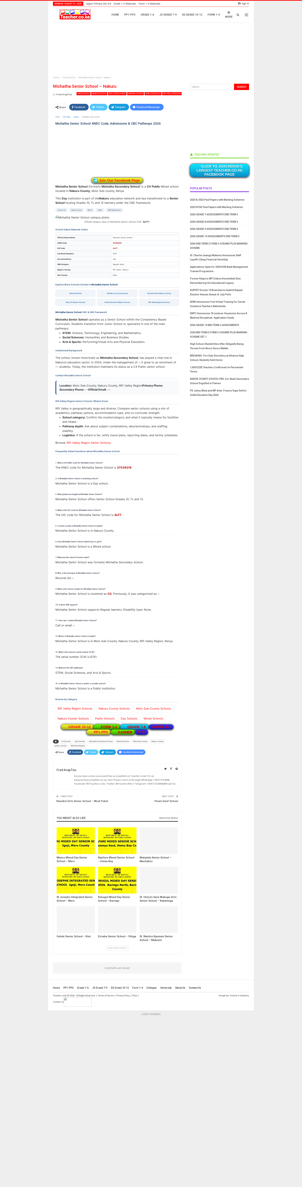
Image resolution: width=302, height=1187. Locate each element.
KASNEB (125, 732)
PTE (141, 732)
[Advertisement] (152, 49)
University (166, 987)
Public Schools (153, 94)
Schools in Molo (75, 293)
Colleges (151, 987)
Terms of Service (106, 995)
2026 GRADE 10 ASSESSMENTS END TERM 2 (214, 236)
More (228, 16)
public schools (61, 746)
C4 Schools (66, 741)
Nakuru (76, 117)
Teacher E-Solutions (239, 995)
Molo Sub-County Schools (153, 708)
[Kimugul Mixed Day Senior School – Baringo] (117, 880)
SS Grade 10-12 (192, 14)
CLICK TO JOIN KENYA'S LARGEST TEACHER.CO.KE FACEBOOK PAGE (219, 170)
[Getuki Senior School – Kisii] (76, 919)
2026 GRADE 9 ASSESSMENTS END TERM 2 (214, 229)
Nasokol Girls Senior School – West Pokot (82, 801)
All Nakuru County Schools (117, 293)
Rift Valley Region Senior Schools (89, 442)
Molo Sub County (117, 94)
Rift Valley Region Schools (75, 708)
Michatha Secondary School (101, 741)
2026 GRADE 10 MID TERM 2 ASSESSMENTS (214, 325)
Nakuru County (135, 94)
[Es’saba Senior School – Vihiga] (117, 919)
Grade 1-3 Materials (125, 3)
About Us (180, 987)
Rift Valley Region (172, 94)
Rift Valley (66, 117)
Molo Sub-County (140, 741)
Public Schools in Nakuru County (117, 302)
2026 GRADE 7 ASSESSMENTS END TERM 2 (214, 214)
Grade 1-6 (147, 14)
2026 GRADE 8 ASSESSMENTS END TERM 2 (214, 221)
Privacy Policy (123, 995)
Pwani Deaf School (166, 801)
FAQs (134, 995)
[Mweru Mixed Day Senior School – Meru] (76, 840)
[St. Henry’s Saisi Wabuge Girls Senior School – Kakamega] (159, 880)
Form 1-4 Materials (149, 3)
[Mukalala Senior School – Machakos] (159, 840)
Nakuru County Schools (114, 708)
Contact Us (195, 987)
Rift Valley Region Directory (159, 302)
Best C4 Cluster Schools (75, 302)
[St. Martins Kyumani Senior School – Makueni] (159, 919)
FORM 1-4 (109, 727)
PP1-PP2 (129, 14)
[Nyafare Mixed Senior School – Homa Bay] (117, 840)
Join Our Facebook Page (119, 180)
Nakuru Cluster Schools (73, 718)
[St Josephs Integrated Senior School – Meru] (76, 880)
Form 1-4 (214, 14)
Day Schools (83, 94)
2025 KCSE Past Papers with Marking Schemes (216, 207)
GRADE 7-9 (136, 727)
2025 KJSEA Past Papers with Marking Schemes (217, 199)
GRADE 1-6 (161, 727)
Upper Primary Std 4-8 (98, 3)
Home (115, 14)
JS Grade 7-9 (168, 14)
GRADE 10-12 (79, 727)
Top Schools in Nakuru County (159, 293)
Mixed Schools (99, 94)
